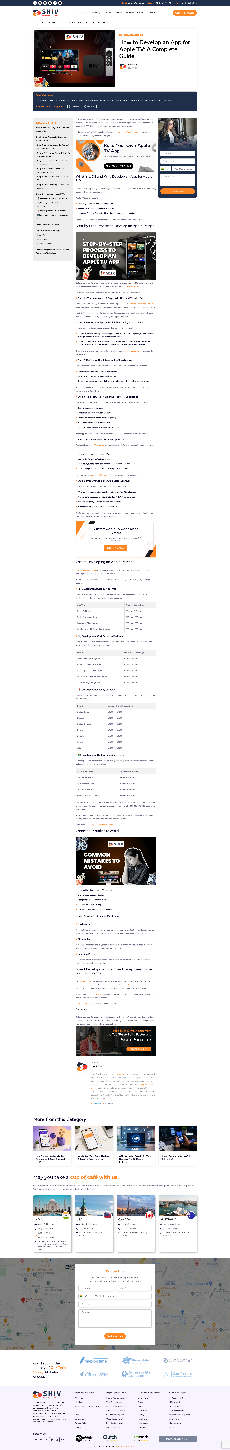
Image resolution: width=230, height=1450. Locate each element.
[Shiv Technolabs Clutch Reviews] (109, 1439)
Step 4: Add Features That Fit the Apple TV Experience (51, 170)
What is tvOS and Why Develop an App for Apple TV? (52, 129)
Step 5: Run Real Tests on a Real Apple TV (54, 178)
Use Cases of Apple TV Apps (48, 230)
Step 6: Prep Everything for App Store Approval (53, 186)
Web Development (114, 1402)
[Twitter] (45, 3)
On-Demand (143, 1398)
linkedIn (110, 1104)
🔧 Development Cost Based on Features (50, 205)
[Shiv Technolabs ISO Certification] (83, 1439)
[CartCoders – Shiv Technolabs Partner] (177, 1376)
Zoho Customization (114, 1423)
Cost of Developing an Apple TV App (51, 194)
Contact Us (79, 1419)
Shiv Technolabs (85, 981)
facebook (97, 1104)
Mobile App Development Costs (99, 824)
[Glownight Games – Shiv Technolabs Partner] (136, 1363)
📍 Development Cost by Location (51, 210)
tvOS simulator (98, 445)
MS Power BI (174, 1402)
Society (141, 1414)
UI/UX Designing (113, 1427)
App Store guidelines (130, 286)
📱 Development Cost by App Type (52, 198)
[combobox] (163, 168)
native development (133, 351)
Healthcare (142, 1419)
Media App (42, 235)
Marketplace (143, 1423)
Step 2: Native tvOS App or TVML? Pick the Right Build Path (54, 155)
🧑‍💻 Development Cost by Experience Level (52, 217)
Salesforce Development (179, 1414)
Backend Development (116, 1410)
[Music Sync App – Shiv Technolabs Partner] (94, 1375)
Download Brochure (175, 1438)
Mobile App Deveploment (55, 22)
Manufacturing (175, 1423)
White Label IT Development (87, 1406)
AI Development (176, 1398)
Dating (140, 1406)
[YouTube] (60, 3)
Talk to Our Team (116, 548)
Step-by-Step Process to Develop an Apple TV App (51, 139)
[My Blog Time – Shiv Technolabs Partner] (94, 1364)
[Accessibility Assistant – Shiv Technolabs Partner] (136, 1376)
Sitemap (78, 1427)
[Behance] (41, 1439)
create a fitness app (133, 985)
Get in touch (84, 1003)
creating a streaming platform (141, 303)
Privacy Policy (80, 1423)
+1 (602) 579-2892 (87, 1228)
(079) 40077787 (44, 1233)
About (152, 13)
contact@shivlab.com (134, 3)
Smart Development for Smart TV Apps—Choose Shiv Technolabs (53, 251)
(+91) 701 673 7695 (186, 3)
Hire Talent (141, 13)
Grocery (141, 1402)
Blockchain (142, 1427)
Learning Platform (44, 243)
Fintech (172, 1427)
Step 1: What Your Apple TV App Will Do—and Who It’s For (53, 147)
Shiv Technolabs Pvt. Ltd (126, 1446)
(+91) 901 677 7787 (160, 3)
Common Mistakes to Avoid (47, 224)
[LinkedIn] (35, 3)
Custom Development (115, 1414)
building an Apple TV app (128, 132)
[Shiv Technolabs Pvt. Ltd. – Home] (47, 1394)
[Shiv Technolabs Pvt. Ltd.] (46, 13)
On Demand (174, 1419)
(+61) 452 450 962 (170, 1228)
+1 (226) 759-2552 (129, 1228)
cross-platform (97, 994)
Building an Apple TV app (86, 570)
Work (77, 1410)
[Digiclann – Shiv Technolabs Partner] (177, 1362)
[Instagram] (55, 3)
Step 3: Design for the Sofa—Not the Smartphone (53, 163)
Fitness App (42, 239)
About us (79, 1398)
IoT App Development (178, 1410)
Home (35, 22)
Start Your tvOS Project (118, 166)
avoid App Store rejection (101, 475)
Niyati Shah (132, 64)
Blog (42, 22)
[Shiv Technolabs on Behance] (40, 3)
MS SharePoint (175, 1406)
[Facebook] (50, 3)
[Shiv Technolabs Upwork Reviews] (141, 1439)
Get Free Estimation (184, 12)
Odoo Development (114, 1419)
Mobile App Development (117, 1398)
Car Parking (142, 1410)
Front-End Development (116, 1406)
